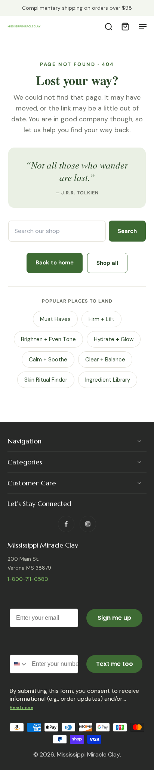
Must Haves (55, 319)
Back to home (55, 262)
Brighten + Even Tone (48, 339)
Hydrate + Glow (113, 339)
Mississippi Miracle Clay (88, 754)
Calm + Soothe (48, 359)
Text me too (114, 664)
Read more (21, 707)
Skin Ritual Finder (45, 380)
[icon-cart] (125, 26)
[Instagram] (88, 523)
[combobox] (19, 664)
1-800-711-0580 (27, 579)
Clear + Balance (105, 359)
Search (127, 231)
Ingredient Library (107, 380)
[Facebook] (66, 523)
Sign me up (114, 617)
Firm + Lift (101, 319)
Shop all (107, 263)
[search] (108, 26)
